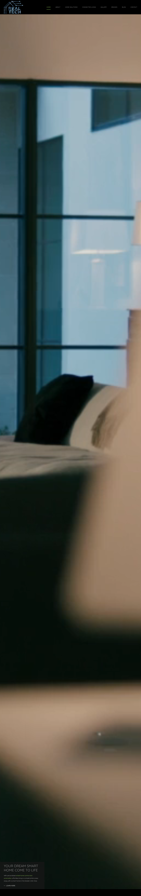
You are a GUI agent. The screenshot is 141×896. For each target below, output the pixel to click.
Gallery (104, 7)
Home (49, 7)
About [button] (57, 7)
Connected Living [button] (89, 7)
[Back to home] (13, 7)
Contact (134, 7)
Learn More (10, 886)
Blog (124, 7)
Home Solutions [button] (71, 7)
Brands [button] (114, 7)
